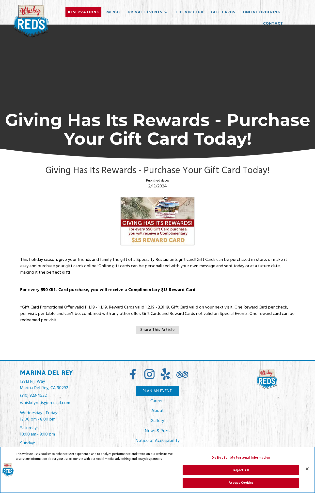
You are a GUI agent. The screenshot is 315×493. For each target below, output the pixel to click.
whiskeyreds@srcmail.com (45, 403)
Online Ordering (262, 12)
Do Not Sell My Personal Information (241, 457)
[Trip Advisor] (182, 374)
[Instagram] (149, 374)
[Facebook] (133, 374)
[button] (148, 12)
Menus (113, 12)
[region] (157, 470)
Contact (273, 23)
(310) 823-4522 (33, 396)
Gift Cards (223, 12)
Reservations (83, 12)
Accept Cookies (241, 482)
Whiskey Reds (266, 379)
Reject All (241, 470)
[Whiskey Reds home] (31, 21)
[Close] (307, 469)
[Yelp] (165, 374)
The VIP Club (190, 12)
